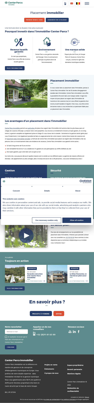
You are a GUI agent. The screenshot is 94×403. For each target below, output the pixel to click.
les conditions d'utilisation (68, 399)
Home (13, 3)
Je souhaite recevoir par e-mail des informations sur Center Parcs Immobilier (16, 339)
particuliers (31, 128)
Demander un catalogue (57, 19)
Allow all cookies (76, 220)
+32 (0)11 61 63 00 (45, 335)
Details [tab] (47, 191)
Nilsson (87, 397)
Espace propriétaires (75, 365)
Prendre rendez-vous (34, 19)
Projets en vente (50, 365)
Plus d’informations (26, 274)
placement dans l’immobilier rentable (18, 139)
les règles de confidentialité (52, 399)
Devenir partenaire (74, 369)
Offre (59, 314)
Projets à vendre (40, 314)
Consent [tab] (16, 191)
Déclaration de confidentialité (73, 389)
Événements (49, 369)
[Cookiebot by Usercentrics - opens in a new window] (81, 181)
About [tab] (77, 191)
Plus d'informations (15, 68)
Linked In (74, 331)
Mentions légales (74, 373)
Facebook (79, 331)
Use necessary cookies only (46, 220)
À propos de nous (51, 373)
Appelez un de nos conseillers (42, 328)
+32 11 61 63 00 (69, 237)
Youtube (70, 331)
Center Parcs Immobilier (12, 128)
